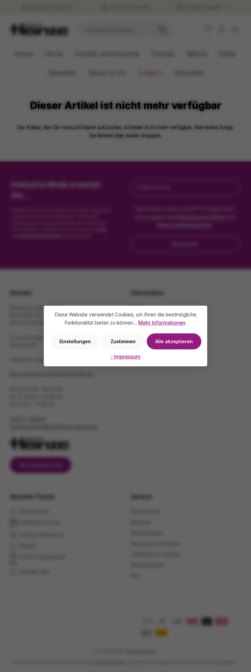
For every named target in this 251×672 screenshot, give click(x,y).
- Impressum (125, 357)
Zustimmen (123, 341)
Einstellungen (75, 341)
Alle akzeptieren (174, 341)
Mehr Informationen (161, 323)
